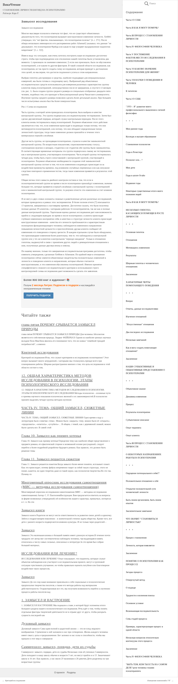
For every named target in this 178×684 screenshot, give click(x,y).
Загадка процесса (134, 572)
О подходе (131, 587)
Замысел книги (33, 510)
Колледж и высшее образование (141, 136)
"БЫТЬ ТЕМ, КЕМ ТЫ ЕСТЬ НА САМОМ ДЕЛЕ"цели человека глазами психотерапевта (146, 667)
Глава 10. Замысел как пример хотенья (51, 435)
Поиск (149, 3)
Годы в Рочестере (134, 152)
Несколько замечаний (136, 339)
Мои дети (130, 167)
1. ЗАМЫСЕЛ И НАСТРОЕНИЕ (45, 600)
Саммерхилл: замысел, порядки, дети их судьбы (58, 646)
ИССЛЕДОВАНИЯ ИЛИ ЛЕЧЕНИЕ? (49, 553)
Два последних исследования (140, 332)
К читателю (131, 90)
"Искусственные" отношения (140, 324)
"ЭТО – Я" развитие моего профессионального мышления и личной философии (145, 110)
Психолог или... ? (134, 159)
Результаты (131, 255)
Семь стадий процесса (136, 618)
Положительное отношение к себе (142, 480)
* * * (129, 120)
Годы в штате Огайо (135, 175)
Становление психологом (138, 144)
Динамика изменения (136, 396)
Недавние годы (133, 183)
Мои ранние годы (134, 128)
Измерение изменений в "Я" (159, 681)
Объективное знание (136, 388)
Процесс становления (136, 537)
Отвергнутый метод (135, 579)
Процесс (130, 404)
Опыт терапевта (133, 427)
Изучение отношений (136, 316)
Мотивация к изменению (138, 247)
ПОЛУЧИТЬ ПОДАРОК (38, 295)
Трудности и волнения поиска (140, 595)
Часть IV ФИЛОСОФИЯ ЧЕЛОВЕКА (144, 46)
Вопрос (129, 300)
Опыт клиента (132, 435)
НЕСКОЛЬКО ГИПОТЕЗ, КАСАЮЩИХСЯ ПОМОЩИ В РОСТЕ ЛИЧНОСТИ (145, 213)
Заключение (131, 274)
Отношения (131, 239)
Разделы (71, 672)
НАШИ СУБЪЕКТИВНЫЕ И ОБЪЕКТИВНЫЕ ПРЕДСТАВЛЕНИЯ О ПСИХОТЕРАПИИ (145, 370)
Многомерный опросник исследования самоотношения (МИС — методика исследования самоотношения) (64, 484)
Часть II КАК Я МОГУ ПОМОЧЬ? (142, 27)
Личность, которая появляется (140, 545)
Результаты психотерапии (138, 412)
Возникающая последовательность (142, 610)
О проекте (59, 672)
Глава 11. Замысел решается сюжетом (50, 459)
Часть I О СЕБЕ (133, 19)
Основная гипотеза (135, 232)
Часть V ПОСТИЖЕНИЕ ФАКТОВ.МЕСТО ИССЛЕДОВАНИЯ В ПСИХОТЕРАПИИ (145, 57)
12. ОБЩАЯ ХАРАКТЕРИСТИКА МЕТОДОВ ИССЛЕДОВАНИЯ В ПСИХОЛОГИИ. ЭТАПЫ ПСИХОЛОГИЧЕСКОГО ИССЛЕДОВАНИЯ (57, 380)
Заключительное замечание (139, 510)
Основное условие (135, 603)
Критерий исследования (40, 352)
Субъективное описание (137, 419)
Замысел (28, 530)
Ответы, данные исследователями (142, 308)
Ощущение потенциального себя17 (142, 473)
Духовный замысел (36, 623)
